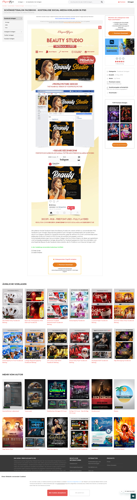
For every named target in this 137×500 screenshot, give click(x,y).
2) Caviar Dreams (36, 252)
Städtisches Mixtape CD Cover (57, 411)
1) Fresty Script (36, 250)
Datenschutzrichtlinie (76, 470)
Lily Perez (117, 78)
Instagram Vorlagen (9, 31)
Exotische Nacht (119, 449)
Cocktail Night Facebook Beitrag (100, 321)
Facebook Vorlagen (10, 18)
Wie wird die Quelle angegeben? (117, 89)
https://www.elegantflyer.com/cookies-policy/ (75, 483)
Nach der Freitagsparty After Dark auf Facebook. (34, 321)
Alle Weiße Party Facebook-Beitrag (11, 321)
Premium (122, 2)
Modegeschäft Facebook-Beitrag (100, 361)
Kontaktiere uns (92, 467)
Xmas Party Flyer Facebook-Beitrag (78, 361)
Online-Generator (111, 465)
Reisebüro (95, 449)
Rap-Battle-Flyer (7, 449)
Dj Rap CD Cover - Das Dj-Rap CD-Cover (78, 412)
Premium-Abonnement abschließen (72, 22)
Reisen (116, 411)
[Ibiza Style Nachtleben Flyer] (113, 131)
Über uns (90, 470)
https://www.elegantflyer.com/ (74, 481)
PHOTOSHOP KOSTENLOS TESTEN (65, 18)
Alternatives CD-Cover (32, 449)
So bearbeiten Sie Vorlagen (34, 2)
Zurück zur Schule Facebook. (78, 449)
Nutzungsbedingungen (76, 467)
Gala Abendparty (52, 449)
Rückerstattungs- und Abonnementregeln (94, 462)
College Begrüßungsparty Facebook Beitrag (33, 361)
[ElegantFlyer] (8, 2)
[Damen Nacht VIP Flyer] (126, 131)
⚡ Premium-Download (65, 264)
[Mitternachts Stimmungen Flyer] (113, 113)
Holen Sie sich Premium (119, 144)
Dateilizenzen (73, 463)
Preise (108, 461)
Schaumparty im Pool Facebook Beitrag (12, 361)
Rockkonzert (96, 411)
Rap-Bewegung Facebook (122, 360)
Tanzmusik (28, 411)
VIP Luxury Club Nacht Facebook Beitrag (54, 361)
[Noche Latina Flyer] (126, 113)
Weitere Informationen (114, 84)
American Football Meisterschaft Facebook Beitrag (55, 322)
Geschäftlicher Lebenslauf (10, 411)
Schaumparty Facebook (77, 320)
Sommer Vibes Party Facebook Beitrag (124, 321)
